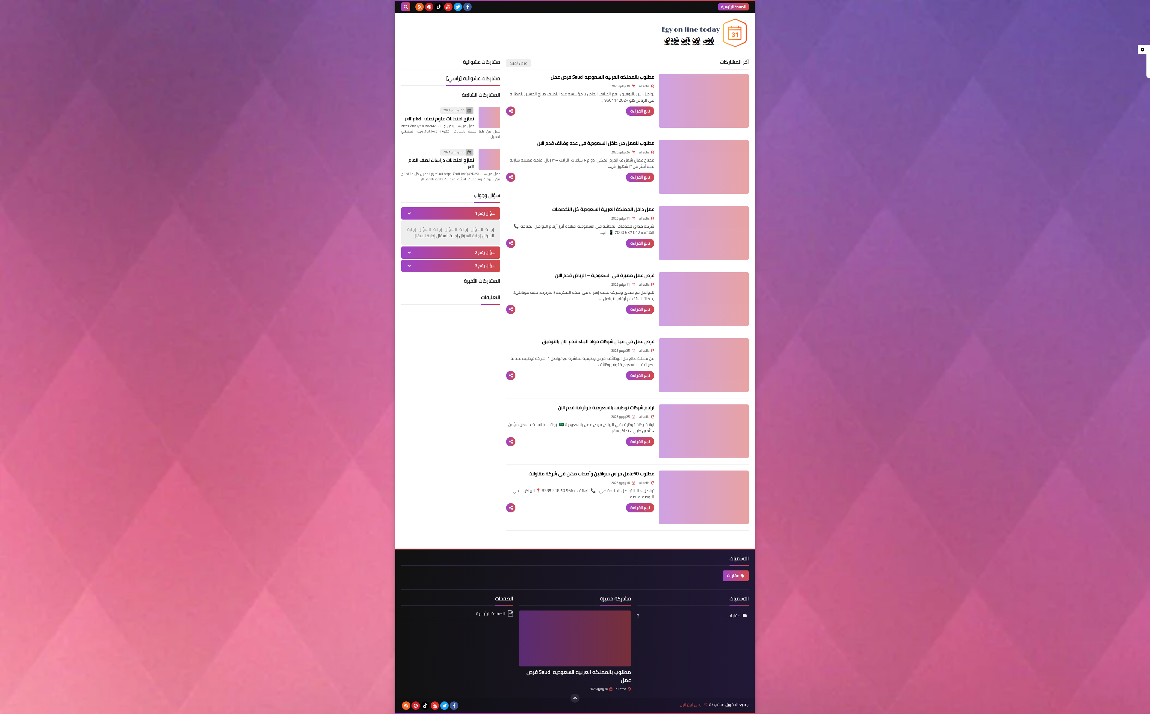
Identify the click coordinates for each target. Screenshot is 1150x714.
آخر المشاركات (734, 62)
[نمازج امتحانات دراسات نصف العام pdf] (489, 159)
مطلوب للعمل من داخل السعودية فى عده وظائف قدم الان (595, 142)
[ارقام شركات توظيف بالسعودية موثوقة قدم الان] (704, 431)
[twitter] (458, 7)
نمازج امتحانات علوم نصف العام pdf (439, 118)
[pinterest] (429, 7)
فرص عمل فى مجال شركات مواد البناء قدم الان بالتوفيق (598, 341)
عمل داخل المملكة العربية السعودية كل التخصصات (603, 209)
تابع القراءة (640, 111)
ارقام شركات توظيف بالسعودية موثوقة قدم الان (606, 407)
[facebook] (467, 7)
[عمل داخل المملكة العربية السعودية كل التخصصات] (704, 233)
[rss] (419, 7)
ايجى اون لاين (691, 704)
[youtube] (448, 7)
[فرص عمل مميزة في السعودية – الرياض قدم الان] (704, 299)
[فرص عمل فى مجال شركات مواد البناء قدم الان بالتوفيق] (704, 365)
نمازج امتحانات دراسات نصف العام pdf (441, 163)
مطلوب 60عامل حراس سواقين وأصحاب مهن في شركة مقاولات (591, 473)
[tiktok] (439, 7)
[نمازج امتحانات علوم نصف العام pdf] (489, 117)
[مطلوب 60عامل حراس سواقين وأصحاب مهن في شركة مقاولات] (704, 497)
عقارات (733, 575)
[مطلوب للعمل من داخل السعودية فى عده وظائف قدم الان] (704, 167)
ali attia (621, 689)
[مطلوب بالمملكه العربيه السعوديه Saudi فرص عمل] (704, 101)
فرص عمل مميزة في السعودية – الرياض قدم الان (604, 275)
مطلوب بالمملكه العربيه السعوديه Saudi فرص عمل (602, 76)
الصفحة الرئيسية (733, 6)
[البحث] (405, 6)
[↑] (575, 698)
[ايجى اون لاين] (705, 33)
